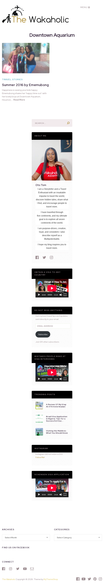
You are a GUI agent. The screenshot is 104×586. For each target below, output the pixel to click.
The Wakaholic (8, 579)
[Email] (32, 569)
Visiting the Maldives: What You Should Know (57, 432)
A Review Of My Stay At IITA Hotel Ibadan (56, 405)
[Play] (39, 294)
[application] (52, 288)
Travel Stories (12, 79)
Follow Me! (40, 457)
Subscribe (43, 334)
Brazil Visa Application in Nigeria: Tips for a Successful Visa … (56, 418)
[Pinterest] (95, 579)
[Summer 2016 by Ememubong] (25, 58)
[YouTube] (25, 569)
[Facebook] (4, 569)
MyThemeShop (51, 579)
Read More (19, 99)
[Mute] (60, 294)
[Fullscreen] (65, 294)
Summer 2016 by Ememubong (25, 85)
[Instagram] (11, 569)
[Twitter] (18, 569)
